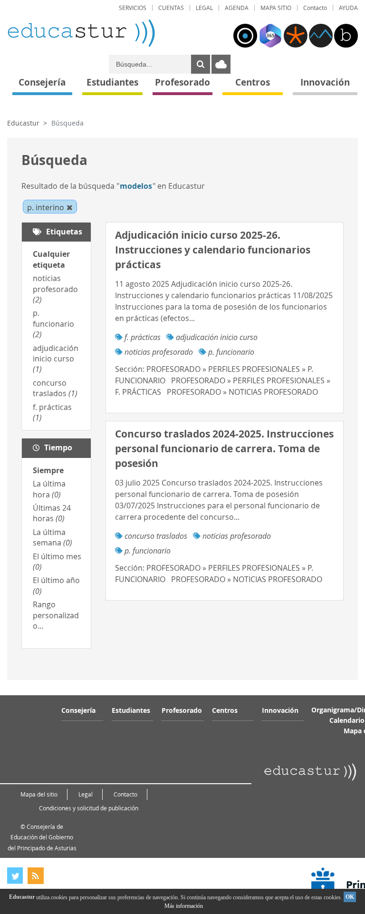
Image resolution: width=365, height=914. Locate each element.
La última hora (49, 488)
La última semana (52, 537)
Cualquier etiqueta (51, 259)
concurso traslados (55, 388)
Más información (183, 906)
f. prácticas (143, 337)
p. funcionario (53, 324)
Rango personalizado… (56, 615)
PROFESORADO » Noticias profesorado (242, 392)
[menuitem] (132, 8)
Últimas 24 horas (52, 513)
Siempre (48, 470)
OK (350, 897)
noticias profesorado (55, 289)
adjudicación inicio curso (55, 359)
